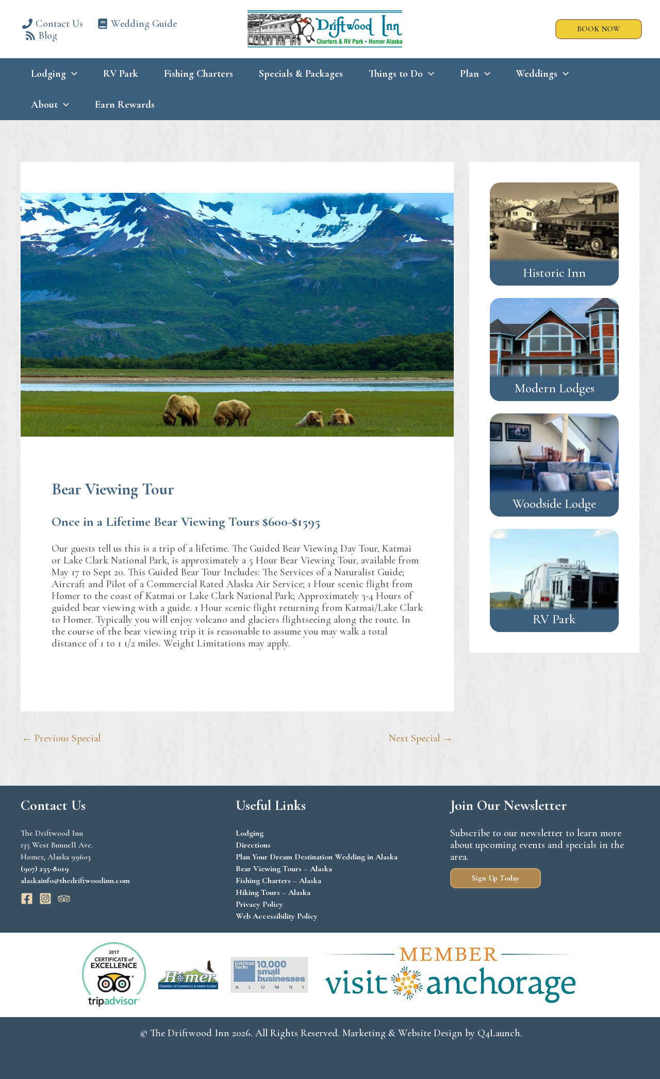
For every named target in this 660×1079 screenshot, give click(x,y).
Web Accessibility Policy (277, 916)
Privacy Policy (259, 904)
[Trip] (64, 898)
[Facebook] (27, 898)
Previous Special (61, 738)
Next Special (421, 738)
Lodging (249, 833)
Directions (253, 845)
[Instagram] (45, 898)
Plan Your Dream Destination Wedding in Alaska (317, 857)
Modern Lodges (555, 388)
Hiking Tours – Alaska (273, 892)
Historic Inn (554, 272)
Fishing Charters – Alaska (278, 880)
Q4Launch (498, 1033)
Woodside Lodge (554, 503)
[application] (71, 73)
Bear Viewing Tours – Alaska (284, 869)
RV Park (554, 619)
